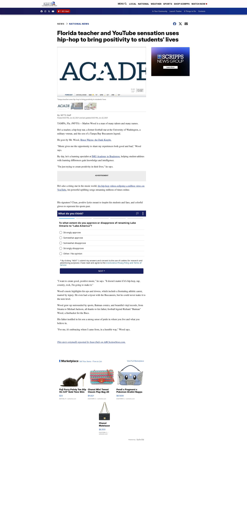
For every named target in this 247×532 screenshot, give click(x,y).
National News (79, 24)
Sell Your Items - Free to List (91, 361)
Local (132, 4)
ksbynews (42, 11)
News (60, 24)
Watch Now (198, 4)
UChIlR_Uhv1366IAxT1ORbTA (53, 11)
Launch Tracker (176, 11)
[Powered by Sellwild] (140, 439)
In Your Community (159, 11)
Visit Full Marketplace (135, 361)
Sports (167, 4)
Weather (156, 4)
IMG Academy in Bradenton (106, 156)
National (143, 4)
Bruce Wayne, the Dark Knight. (95, 139)
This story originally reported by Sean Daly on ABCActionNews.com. (91, 342)
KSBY (49, 11)
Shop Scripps (182, 4)
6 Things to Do (190, 11)
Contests (201, 11)
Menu (121, 4)
